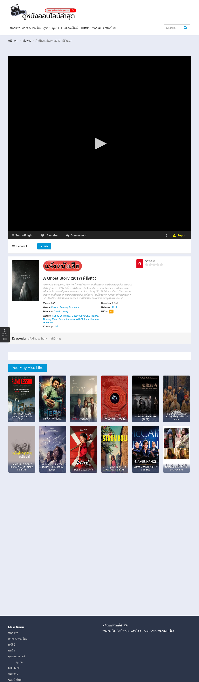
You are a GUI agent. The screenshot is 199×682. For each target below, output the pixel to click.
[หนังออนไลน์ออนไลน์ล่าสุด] (44, 11)
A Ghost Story (38, 338)
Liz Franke (92, 315)
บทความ (96, 28)
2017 (114, 307)
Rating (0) (150, 261)
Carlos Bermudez (61, 315)
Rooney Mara (50, 319)
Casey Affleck (79, 315)
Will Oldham (82, 319)
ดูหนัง (55, 28)
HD (46, 246)
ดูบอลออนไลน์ (69, 28)
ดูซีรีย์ (46, 28)
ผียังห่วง (56, 338)
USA (55, 326)
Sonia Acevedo (67, 319)
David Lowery (61, 311)
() (110, 235)
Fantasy (64, 307)
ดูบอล (19, 662)
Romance (74, 307)
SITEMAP (84, 28)
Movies (27, 40)
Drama (54, 307)
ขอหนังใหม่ (109, 28)
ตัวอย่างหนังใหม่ (31, 28)
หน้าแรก (15, 28)
